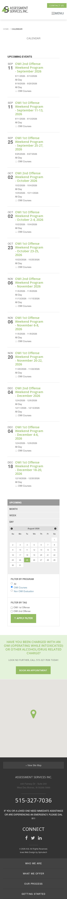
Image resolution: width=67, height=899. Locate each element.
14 (48, 549)
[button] (33, 714)
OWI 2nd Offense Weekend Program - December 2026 (29, 392)
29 (54, 560)
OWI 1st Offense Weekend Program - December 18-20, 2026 (29, 468)
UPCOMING (15, 502)
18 (27, 555)
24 (20, 560)
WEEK (12, 515)
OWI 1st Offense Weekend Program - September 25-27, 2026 (29, 143)
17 (20, 555)
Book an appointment (33, 670)
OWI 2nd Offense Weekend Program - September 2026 (29, 67)
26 (34, 560)
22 (54, 555)
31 (20, 565)
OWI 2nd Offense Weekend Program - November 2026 (29, 282)
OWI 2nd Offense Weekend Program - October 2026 (29, 177)
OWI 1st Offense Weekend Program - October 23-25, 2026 (29, 249)
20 (41, 555)
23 (13, 560)
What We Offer (33, 873)
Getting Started (33, 893)
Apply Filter (24, 618)
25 (27, 560)
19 (34, 555)
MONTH (13, 508)
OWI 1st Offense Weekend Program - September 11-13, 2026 (29, 108)
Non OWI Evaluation (24, 591)
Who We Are (33, 863)
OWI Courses (20, 587)
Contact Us (57, 5)
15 (54, 549)
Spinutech (42, 852)
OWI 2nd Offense (22, 611)
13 (41, 549)
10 (20, 549)
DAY (11, 521)
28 (48, 560)
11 (27, 549)
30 (13, 565)
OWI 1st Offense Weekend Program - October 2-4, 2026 (29, 216)
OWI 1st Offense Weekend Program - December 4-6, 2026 (29, 433)
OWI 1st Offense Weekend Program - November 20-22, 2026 (29, 358)
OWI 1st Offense (22, 607)
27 (41, 560)
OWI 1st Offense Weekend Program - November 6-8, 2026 (29, 323)
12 (34, 549)
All (15, 583)
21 (48, 555)
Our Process (33, 883)
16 (13, 555)
